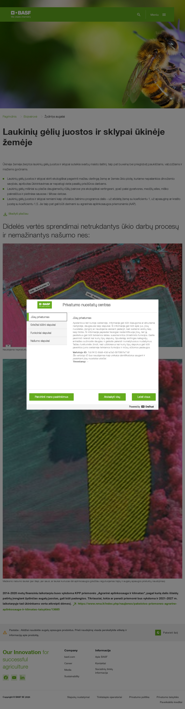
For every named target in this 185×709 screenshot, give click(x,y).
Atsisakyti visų (112, 396)
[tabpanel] (114, 341)
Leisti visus (143, 396)
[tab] (47, 317)
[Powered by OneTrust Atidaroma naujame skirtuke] (143, 407)
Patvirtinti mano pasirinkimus (51, 396)
